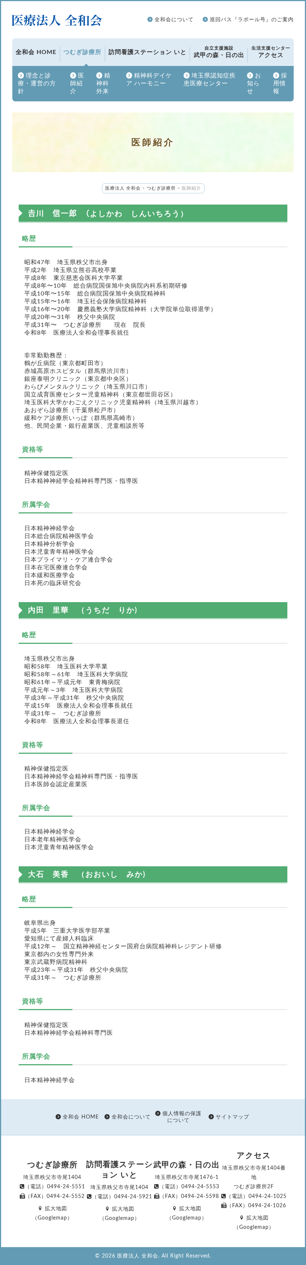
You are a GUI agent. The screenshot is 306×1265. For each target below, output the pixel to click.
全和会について (173, 19)
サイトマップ (231, 1117)
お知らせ (254, 83)
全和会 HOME (36, 52)
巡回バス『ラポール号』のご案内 (251, 19)
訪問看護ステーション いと (148, 52)
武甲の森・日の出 (219, 52)
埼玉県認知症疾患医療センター (210, 79)
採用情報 (280, 83)
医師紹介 (77, 83)
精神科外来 (103, 83)
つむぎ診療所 (82, 52)
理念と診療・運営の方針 (37, 83)
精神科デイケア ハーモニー (149, 79)
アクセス (271, 52)
